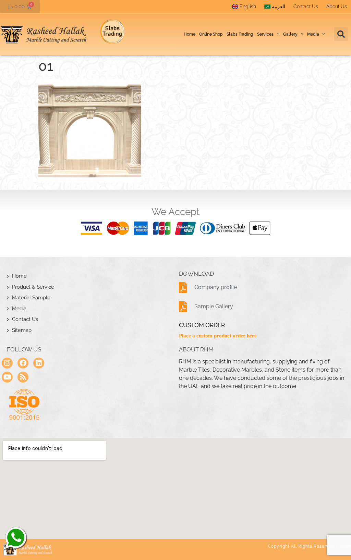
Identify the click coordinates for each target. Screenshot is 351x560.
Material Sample (31, 298)
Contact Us (305, 6)
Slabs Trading (240, 34)
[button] (341, 34)
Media (19, 309)
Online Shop (211, 34)
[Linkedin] (38, 363)
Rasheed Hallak (15, 538)
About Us (336, 6)
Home (189, 34)
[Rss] (22, 377)
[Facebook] (22, 363)
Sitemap (22, 330)
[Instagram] (7, 363)
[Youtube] (7, 377)
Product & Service (33, 287)
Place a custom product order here (218, 335)
